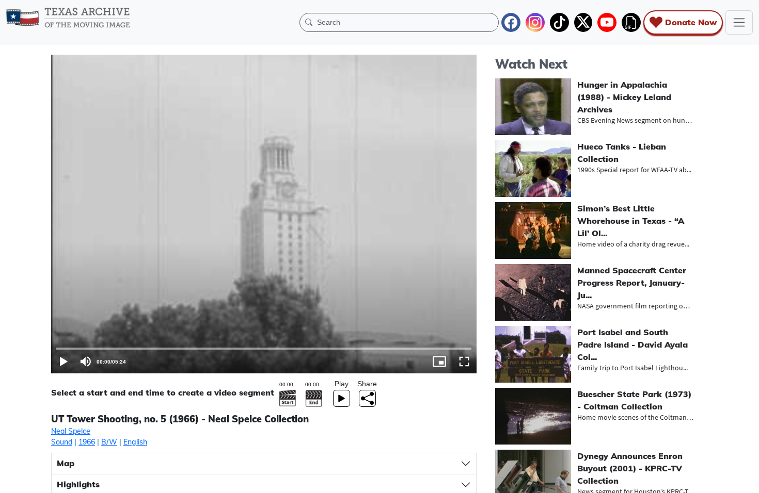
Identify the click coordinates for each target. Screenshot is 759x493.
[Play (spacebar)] (63, 361)
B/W (109, 442)
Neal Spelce (70, 431)
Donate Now (691, 22)
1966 (86, 442)
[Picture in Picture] (439, 361)
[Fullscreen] (464, 361)
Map (65, 463)
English (135, 442)
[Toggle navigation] (739, 22)
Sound (61, 442)
